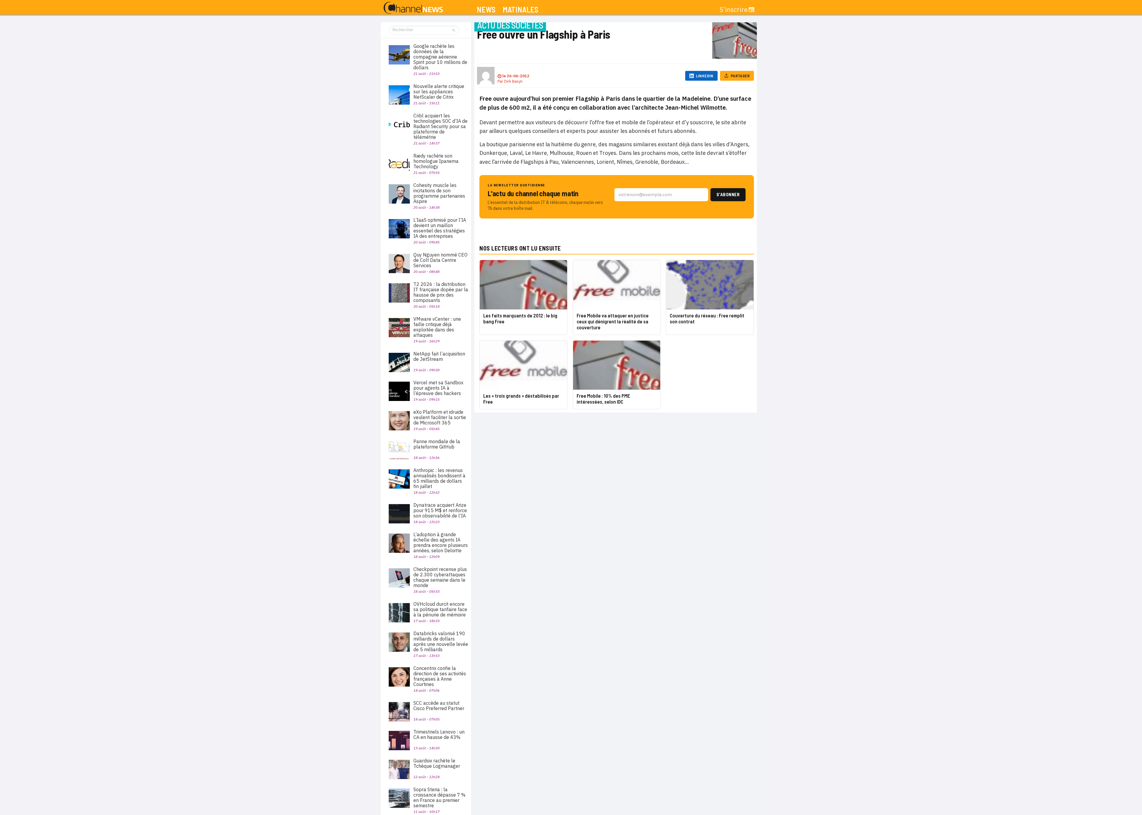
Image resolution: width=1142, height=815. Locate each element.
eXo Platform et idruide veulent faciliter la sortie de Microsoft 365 (439, 417)
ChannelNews (413, 8)
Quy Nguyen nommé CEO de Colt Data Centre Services (440, 260)
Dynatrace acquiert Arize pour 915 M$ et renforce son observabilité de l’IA (440, 510)
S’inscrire (734, 9)
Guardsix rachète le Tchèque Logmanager (436, 763)
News (486, 9)
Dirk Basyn (513, 81)
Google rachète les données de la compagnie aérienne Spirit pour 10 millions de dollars (440, 56)
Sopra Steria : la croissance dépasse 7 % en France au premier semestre (439, 797)
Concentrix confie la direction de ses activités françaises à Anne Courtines (439, 676)
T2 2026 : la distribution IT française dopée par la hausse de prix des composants (440, 292)
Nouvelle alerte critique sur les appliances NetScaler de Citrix (438, 91)
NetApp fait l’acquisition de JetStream (439, 356)
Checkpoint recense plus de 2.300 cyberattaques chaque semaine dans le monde (440, 577)
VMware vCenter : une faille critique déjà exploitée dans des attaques (437, 327)
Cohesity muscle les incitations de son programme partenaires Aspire (439, 193)
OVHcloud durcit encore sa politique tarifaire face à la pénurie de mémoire (440, 609)
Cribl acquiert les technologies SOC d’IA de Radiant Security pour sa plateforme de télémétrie (440, 126)
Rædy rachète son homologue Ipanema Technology (436, 161)
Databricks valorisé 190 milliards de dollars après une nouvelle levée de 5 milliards (440, 641)
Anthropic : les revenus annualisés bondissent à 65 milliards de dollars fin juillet (439, 478)
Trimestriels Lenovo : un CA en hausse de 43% (439, 734)
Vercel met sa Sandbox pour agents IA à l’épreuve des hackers (438, 388)
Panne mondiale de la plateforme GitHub (436, 444)
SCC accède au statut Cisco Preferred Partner (438, 705)
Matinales (520, 9)
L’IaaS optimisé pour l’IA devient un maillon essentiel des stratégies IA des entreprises (439, 228)
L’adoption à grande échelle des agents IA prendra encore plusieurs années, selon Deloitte (440, 542)
